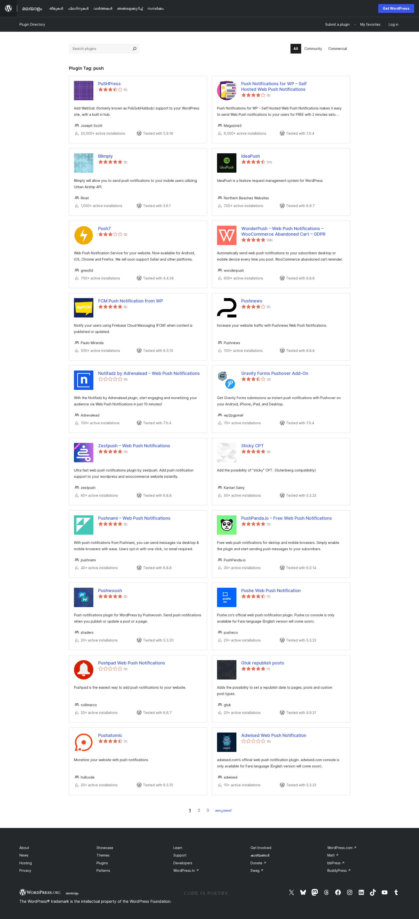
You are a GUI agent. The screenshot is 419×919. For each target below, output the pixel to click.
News (23, 855)
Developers (182, 863)
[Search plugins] (134, 49)
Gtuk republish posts (262, 662)
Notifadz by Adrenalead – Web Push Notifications (149, 373)
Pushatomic (110, 735)
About (24, 848)
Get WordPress (396, 8)
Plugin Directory (32, 24)
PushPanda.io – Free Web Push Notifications (286, 518)
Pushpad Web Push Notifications (131, 662)
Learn (177, 848)
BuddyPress (339, 870)
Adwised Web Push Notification (273, 735)
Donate (258, 863)
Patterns (103, 870)
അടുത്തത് (223, 810)
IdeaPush (250, 156)
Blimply (105, 156)
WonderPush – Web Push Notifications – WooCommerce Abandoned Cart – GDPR (283, 231)
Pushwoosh (110, 590)
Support (179, 855)
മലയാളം (72, 893)
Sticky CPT (252, 445)
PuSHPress (109, 83)
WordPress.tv (186, 870)
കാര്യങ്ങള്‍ (259, 855)
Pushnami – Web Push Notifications (134, 518)
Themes (103, 855)
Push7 (104, 228)
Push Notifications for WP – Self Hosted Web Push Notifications (274, 86)
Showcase (105, 848)
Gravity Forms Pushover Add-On (274, 373)
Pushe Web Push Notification (271, 590)
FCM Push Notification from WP (130, 300)
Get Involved (260, 848)
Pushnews (251, 300)
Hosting (25, 863)
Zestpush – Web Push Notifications (134, 445)
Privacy (25, 870)
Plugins (102, 863)
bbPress (336, 863)
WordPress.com (342, 848)
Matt (333, 855)
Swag (257, 870)
